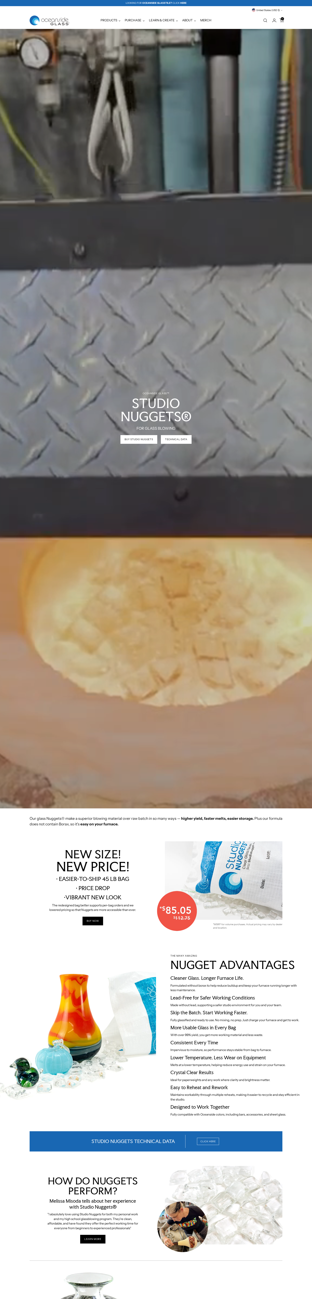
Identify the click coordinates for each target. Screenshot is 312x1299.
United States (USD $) (268, 10)
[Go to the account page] (272, 20)
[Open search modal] (265, 20)
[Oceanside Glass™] (49, 20)
